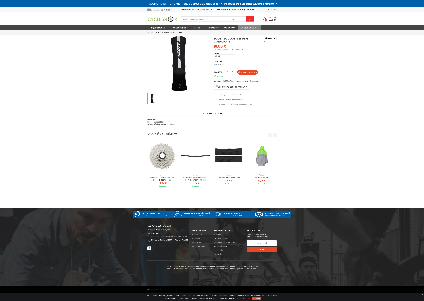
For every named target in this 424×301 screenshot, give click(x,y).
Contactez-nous (198, 246)
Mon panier (196, 238)
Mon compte (197, 234)
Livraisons (217, 234)
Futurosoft (157, 290)
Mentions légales (220, 246)
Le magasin (218, 250)
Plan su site (218, 254)
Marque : (151, 119)
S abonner (262, 250)
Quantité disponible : (242, 81)
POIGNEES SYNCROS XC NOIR (229, 178)
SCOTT (266, 41)
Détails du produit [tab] (212, 113)
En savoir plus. (245, 298)
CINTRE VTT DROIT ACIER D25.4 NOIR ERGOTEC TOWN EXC (195, 179)
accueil (162, 175)
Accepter (256, 298)
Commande (196, 242)
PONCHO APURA (261, 178)
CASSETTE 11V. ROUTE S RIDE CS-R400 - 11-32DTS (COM (162, 179)
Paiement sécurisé (221, 238)
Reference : (218, 81)
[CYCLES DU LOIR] (162, 19)
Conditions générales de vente (226, 242)
